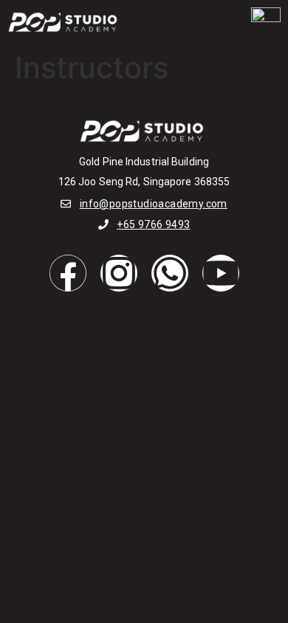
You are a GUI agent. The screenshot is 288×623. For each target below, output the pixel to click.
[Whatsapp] (169, 273)
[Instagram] (118, 273)
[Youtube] (220, 273)
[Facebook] (67, 273)
